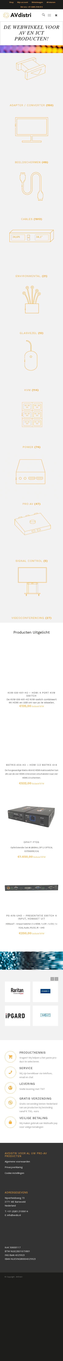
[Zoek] (42, 15)
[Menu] (49, 15)
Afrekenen (51, 2)
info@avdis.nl (14, 1215)
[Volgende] (53, 755)
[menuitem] (11, 2)
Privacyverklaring (14, 1167)
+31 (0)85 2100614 (17, 1211)
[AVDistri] (17, 15)
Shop (11, 2)
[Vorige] (9, 755)
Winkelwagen (37, 2)
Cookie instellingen (14, 1172)
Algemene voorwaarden (17, 1161)
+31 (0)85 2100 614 (35, 7)
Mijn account (22, 2)
